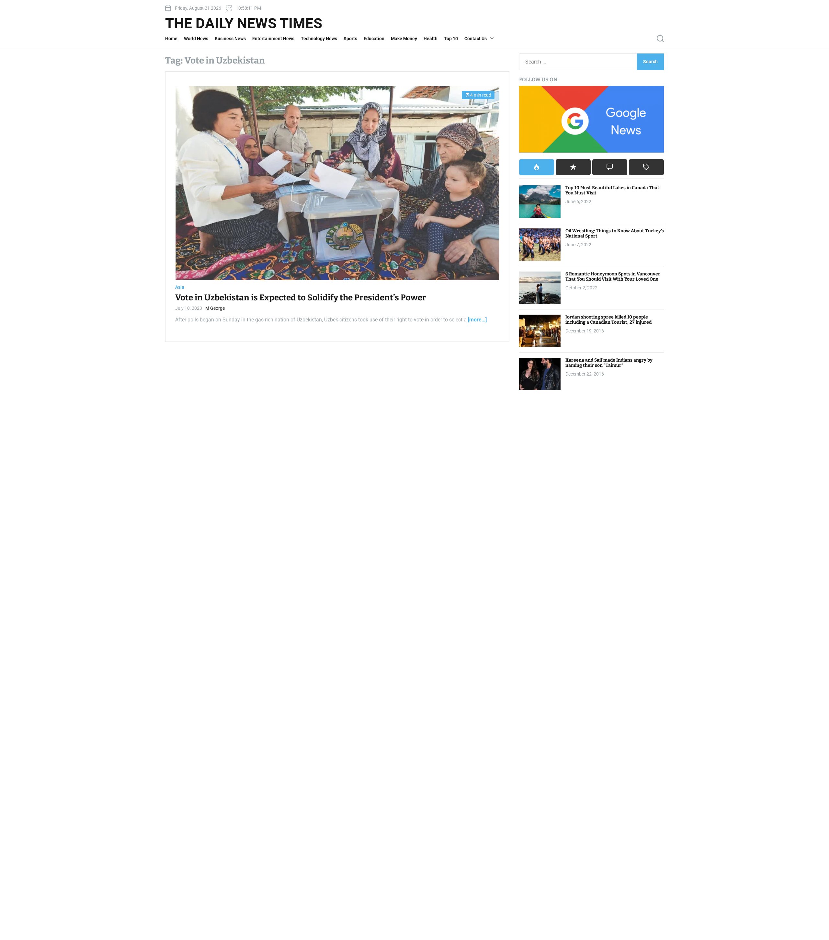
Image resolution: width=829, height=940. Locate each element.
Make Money (404, 38)
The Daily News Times (243, 23)
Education (374, 38)
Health (430, 38)
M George (215, 308)
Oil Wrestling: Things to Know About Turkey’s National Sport (614, 233)
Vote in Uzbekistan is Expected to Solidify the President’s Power (300, 298)
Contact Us (475, 38)
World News (196, 38)
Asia (179, 287)
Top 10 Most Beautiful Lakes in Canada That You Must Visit (612, 190)
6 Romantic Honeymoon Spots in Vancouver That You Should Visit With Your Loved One (612, 276)
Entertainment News (273, 38)
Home (171, 38)
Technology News (319, 38)
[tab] (536, 167)
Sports (350, 38)
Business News (230, 38)
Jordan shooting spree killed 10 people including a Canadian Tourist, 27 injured (608, 319)
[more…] (477, 320)
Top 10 (451, 38)
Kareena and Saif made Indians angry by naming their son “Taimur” (609, 362)
